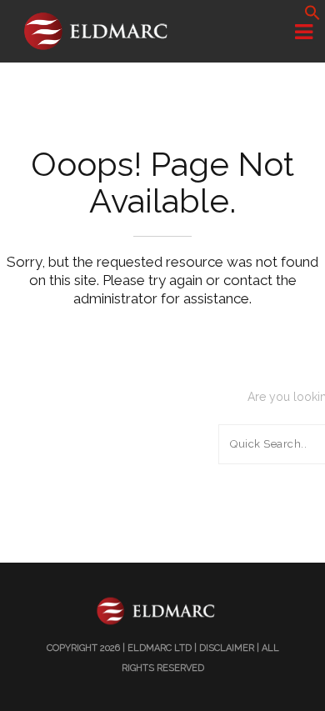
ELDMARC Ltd (160, 648)
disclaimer (226, 648)
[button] (312, 16)
